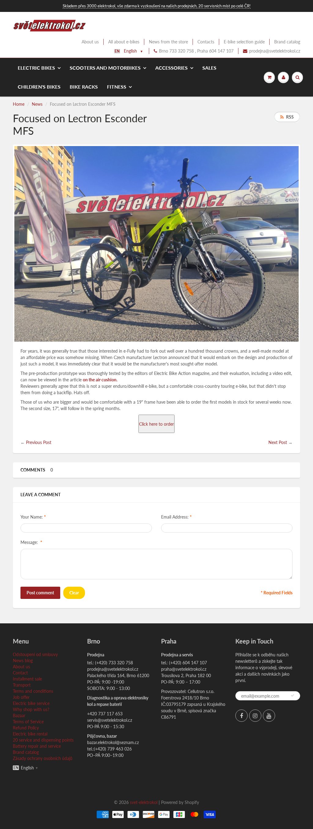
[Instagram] (255, 716)
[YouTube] (269, 716)
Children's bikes (39, 87)
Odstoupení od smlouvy (35, 654)
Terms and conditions (33, 691)
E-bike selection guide (244, 41)
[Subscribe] (292, 695)
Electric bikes (36, 68)
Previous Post (38, 442)
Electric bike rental (30, 733)
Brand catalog (287, 41)
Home (18, 104)
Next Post (277, 442)
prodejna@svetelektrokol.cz (274, 50)
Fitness (116, 87)
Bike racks (84, 87)
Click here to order (156, 424)
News (37, 104)
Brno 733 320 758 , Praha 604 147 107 (196, 50)
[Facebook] (241, 716)
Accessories (171, 68)
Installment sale (27, 678)
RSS (290, 116)
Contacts (205, 41)
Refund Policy (26, 727)
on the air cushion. (100, 379)
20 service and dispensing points (43, 740)
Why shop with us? (31, 709)
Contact (20, 672)
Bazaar (19, 715)
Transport (22, 685)
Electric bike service (31, 703)
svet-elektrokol (143, 802)
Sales (209, 68)
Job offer (21, 697)
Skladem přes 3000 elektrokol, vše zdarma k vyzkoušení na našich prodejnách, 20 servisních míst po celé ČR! (157, 5)
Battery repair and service (37, 746)
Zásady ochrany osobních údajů (42, 758)
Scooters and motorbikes (105, 68)
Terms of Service (28, 721)
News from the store (168, 41)
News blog (23, 660)
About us (90, 41)
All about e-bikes (123, 41)
